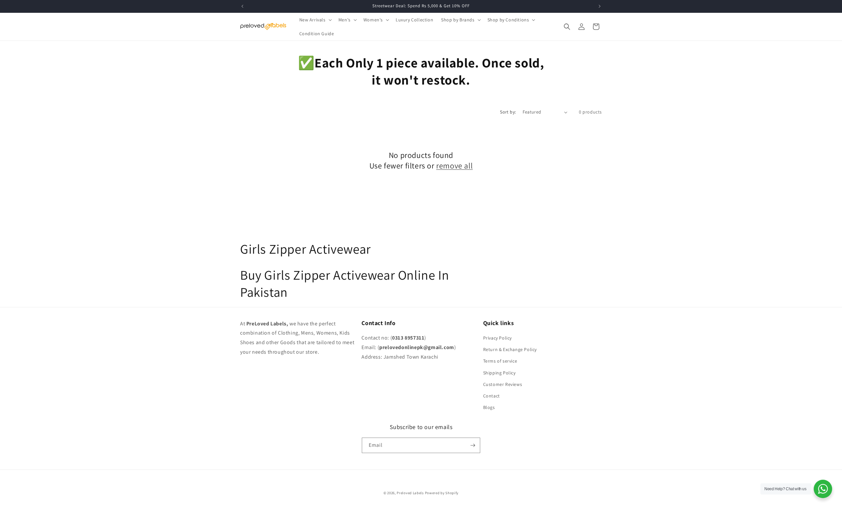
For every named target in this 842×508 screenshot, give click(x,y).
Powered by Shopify (442, 493)
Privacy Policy (497, 338)
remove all (454, 166)
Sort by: (508, 112)
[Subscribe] (472, 445)
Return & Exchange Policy (510, 349)
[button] (314, 20)
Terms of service (500, 361)
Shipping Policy (499, 373)
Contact (491, 396)
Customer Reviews (502, 384)
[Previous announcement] (242, 6)
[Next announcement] (599, 6)
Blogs (489, 407)
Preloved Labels (410, 493)
